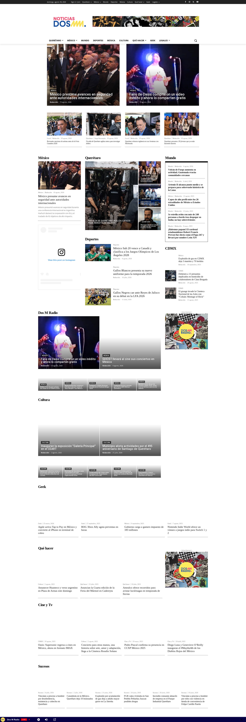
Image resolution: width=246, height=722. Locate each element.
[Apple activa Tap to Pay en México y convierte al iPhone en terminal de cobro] (58, 505)
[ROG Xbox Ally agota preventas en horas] (101, 505)
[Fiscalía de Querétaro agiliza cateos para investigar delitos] (103, 124)
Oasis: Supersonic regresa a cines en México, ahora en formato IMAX (57, 646)
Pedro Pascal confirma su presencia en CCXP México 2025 (144, 646)
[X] (193, 2)
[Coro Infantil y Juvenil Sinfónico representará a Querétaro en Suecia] (149, 467)
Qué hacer (83, 584)
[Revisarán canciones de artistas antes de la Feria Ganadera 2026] (64, 124)
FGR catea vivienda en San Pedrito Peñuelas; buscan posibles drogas (136, 699)
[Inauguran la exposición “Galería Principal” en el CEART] (68, 429)
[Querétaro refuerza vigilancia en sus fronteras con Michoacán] (142, 124)
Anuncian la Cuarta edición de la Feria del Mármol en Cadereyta (97, 589)
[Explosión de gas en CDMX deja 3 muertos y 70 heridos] (170, 260)
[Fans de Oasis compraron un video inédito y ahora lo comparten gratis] (162, 75)
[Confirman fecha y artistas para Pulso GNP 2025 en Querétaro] (124, 380)
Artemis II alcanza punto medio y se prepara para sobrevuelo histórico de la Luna (186, 187)
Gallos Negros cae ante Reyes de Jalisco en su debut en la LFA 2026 (136, 294)
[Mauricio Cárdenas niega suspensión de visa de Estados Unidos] (150, 219)
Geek (40, 523)
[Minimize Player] (241, 719)
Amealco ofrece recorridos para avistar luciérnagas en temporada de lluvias (141, 590)
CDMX (181, 271)
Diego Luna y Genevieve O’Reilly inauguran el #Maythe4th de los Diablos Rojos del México (185, 647)
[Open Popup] (54, 719)
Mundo (170, 166)
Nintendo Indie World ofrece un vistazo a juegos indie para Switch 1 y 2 (187, 529)
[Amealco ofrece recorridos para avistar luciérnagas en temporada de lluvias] (142, 566)
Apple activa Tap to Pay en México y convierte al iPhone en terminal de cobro (57, 529)
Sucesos (40, 692)
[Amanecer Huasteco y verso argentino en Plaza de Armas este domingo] (58, 566)
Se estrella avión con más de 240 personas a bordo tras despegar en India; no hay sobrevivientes (184, 217)
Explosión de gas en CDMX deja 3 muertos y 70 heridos (191, 259)
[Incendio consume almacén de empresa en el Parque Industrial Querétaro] (166, 680)
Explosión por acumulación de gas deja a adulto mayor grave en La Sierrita (107, 699)
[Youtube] (197, 2)
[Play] (38, 719)
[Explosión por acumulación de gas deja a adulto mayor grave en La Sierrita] (108, 680)
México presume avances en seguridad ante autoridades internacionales (54, 200)
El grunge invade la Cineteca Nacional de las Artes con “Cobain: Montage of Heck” (191, 294)
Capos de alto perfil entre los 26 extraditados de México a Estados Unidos (184, 202)
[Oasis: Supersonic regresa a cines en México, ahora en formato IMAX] (58, 623)
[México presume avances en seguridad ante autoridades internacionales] (83, 75)
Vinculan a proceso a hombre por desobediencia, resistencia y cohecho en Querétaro (51, 700)
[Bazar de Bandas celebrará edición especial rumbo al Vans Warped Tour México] (75, 380)
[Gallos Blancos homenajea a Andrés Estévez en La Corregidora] (150, 195)
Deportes (116, 245)
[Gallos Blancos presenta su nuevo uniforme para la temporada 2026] (98, 274)
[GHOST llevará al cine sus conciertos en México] (130, 342)
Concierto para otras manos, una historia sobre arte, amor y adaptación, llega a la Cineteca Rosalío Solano (101, 647)
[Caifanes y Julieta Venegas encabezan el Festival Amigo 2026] (99, 380)
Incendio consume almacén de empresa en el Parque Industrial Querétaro (165, 699)
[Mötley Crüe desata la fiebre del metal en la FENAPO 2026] (50, 380)
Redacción (56, 138)
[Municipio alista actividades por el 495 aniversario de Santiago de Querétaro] (130, 429)
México (53, 90)
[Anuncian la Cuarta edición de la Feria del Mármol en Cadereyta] (100, 566)
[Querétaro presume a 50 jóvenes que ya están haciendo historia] (181, 124)
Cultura (45, 442)
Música (133, 90)
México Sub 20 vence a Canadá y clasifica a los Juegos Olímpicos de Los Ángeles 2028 (136, 252)
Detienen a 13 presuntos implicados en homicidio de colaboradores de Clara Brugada (193, 277)
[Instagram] (189, 2)
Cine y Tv (127, 641)
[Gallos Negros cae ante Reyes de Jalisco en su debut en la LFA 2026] (98, 296)
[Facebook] (185, 2)
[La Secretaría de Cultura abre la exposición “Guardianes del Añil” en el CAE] (99, 467)
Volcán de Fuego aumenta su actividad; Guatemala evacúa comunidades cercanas (182, 172)
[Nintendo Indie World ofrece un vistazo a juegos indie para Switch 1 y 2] (188, 505)
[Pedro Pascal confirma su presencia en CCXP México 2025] (144, 623)
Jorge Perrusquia (100, 138)
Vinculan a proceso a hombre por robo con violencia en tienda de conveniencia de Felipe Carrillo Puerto (194, 700)
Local (49, 138)
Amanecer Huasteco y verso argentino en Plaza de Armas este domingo (58, 589)
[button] (195, 40)
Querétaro (89, 138)
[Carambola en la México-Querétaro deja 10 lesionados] (80, 680)
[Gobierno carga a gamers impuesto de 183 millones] (144, 505)
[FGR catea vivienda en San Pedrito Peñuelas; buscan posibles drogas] (137, 680)
